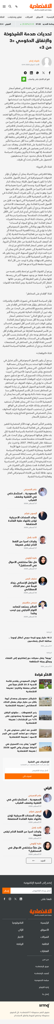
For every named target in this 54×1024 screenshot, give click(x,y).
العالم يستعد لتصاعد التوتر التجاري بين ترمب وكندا (23, 610)
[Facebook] (4, 899)
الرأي (20, 929)
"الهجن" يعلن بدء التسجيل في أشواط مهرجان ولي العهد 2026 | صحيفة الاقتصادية (20, 747)
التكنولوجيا (17, 922)
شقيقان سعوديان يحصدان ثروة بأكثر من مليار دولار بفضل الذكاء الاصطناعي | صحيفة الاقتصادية (20, 702)
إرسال (6, 890)
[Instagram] (10, 899)
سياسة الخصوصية (41, 980)
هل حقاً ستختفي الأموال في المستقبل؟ (22, 563)
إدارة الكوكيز (44, 987)
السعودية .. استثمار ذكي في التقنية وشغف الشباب (22, 496)
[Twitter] (15, 898)
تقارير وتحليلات (15, 16)
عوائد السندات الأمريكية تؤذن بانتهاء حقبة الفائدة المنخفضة (22, 520)
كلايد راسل (32, 537)
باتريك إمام (34, 60)
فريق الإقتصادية (42, 966)
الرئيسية (50, 16)
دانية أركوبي (31, 557)
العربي (17, 24)
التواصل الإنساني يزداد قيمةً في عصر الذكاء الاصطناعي (23, 586)
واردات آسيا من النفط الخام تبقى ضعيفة (24, 543)
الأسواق (39, 16)
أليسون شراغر (30, 513)
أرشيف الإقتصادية (41, 973)
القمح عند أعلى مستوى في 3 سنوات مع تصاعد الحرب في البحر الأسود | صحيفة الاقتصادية (19, 733)
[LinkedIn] (21, 898)
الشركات (29, 16)
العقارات (44, 950)
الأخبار (20, 936)
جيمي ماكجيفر (29, 602)
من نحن (45, 959)
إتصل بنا (45, 994)
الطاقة (45, 943)
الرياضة (49, 632)
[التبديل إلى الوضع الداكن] (16, 6)
